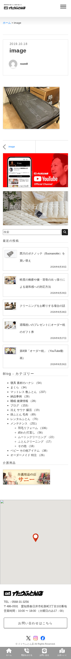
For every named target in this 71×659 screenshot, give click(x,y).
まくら (14, 387)
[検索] (65, 232)
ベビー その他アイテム (25, 450)
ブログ (14, 405)
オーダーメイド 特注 (23, 455)
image (12, 146)
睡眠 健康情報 (19, 400)
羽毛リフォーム (28, 428)
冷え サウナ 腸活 (21, 409)
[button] (35, 538)
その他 (22, 446)
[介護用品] (26, 476)
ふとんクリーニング (31, 441)
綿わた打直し (26, 432)
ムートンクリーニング (32, 437)
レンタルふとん (20, 419)
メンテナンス (18, 423)
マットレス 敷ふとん (23, 391)
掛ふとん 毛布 (19, 414)
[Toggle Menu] (63, 6)
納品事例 (16, 396)
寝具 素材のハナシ (22, 382)
